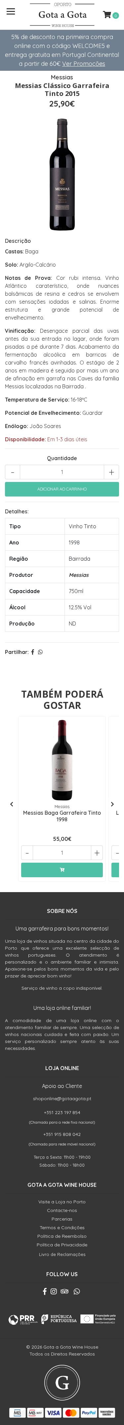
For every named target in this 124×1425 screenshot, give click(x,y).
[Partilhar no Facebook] (32, 652)
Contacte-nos (62, 1210)
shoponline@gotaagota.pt (62, 1098)
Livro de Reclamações (62, 1254)
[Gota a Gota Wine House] (62, 15)
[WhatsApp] (76, 1293)
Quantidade (62, 458)
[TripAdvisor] (64, 1293)
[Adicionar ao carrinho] (62, 870)
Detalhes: (17, 511)
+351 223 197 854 (62, 1112)
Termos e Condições (62, 1228)
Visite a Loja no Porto (62, 1202)
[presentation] (11, 804)
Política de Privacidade (62, 1245)
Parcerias (62, 1219)
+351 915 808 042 (62, 1134)
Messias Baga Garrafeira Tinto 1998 (62, 815)
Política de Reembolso (62, 1236)
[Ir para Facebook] (45, 1293)
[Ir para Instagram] (54, 1293)
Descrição (18, 241)
